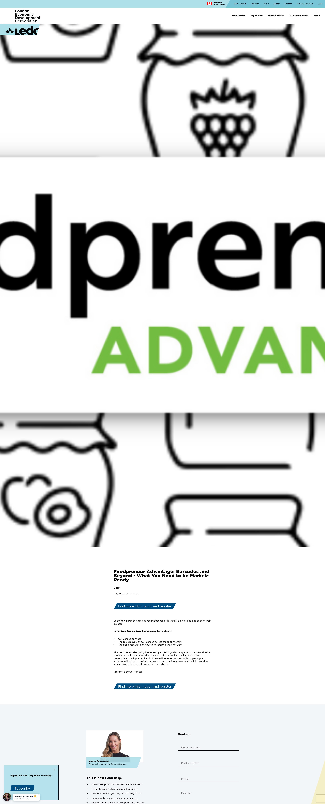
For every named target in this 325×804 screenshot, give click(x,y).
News (266, 4)
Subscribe (22, 788)
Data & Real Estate (298, 15)
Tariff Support (240, 4)
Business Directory (305, 4)
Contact (288, 4)
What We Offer (276, 15)
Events (277, 4)
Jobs (320, 4)
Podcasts (255, 4)
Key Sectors (257, 15)
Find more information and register (144, 606)
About (316, 15)
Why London (238, 15)
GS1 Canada (135, 671)
